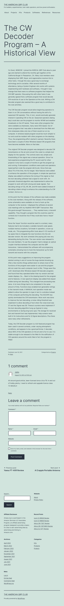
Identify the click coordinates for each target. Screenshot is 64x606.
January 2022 (8, 551)
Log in (6, 575)
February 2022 (9, 548)
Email (35, 429)
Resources (56, 12)
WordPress (21, 598)
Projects (14, 12)
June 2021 (7, 564)
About (6, 12)
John (17, 372)
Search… (7, 494)
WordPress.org (9, 583)
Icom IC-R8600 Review (41, 521)
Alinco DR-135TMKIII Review (43, 526)
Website (11, 439)
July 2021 (7, 562)
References (46, 12)
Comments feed (9, 581)
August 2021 (8, 559)
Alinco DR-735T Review (42, 523)
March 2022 (8, 546)
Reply (10, 393)
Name (10, 429)
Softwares (36, 12)
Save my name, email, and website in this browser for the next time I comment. (31, 450)
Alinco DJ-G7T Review (41, 529)
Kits (20, 12)
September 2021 (9, 556)
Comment (12, 409)
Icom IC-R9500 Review (41, 518)
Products (27, 12)
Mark (11, 354)
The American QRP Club (16, 5)
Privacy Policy (38, 500)
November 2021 (9, 554)
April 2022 (7, 543)
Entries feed (8, 578)
